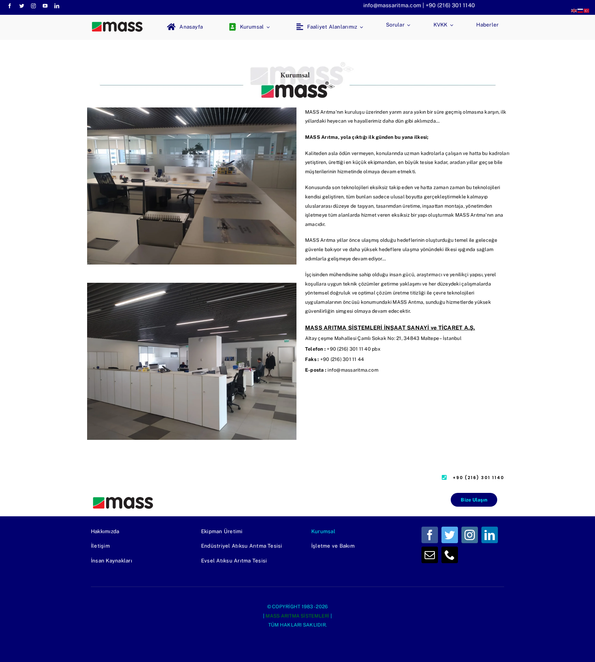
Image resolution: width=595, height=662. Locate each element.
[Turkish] (587, 10)
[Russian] (580, 10)
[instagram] (33, 5)
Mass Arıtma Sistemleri (297, 616)
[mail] (429, 555)
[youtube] (45, 5)
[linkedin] (56, 5)
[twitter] (21, 5)
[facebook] (9, 5)
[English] (574, 10)
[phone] (449, 555)
